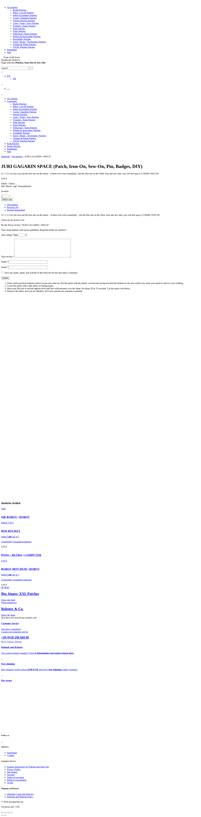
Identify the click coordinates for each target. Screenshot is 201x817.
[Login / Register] (2, 71)
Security (11, 775)
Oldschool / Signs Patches (25, 34)
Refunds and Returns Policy (20, 797)
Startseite (5, 156)
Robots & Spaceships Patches (26, 36)
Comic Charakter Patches (24, 18)
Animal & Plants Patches (24, 44)
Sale (9, 52)
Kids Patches (19, 28)
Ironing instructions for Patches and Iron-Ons (28, 767)
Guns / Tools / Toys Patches (26, 23)
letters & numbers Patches (25, 15)
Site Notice (12, 772)
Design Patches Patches (24, 20)
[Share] (5, 812)
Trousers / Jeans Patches (24, 26)
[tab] (103, 204)
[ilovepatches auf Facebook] (2, 741)
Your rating (7, 235)
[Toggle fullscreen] (8, 812)
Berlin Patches (19, 10)
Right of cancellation (16, 780)
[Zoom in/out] (11, 812)
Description (12, 204)
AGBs (10, 782)
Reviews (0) (12, 207)
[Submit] (31, 68)
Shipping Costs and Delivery (20, 794)
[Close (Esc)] (2, 812)
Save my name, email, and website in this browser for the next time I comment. (41, 273)
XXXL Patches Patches (24, 47)
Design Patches (20, 114)
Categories (12, 101)
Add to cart (7, 199)
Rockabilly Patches (22, 39)
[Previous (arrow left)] (2, 815)
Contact (10, 755)
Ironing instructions (16, 210)
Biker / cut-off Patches (23, 12)
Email (4, 267)
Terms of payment (15, 777)
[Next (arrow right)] (5, 815)
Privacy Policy (14, 769)
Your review (7, 256)
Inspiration (12, 49)
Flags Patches (19, 31)
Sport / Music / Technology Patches (29, 42)
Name (5, 261)
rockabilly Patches (21, 133)
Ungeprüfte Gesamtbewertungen (16, 542)
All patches (12, 7)
